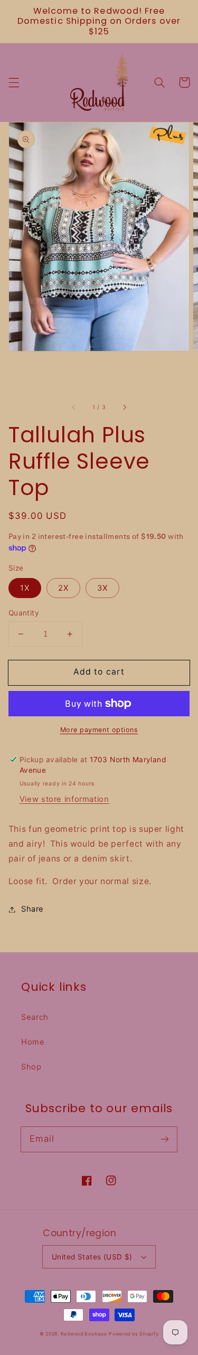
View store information (64, 799)
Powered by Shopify (133, 1334)
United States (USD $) (92, 1257)
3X (102, 588)
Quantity (23, 613)
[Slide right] (124, 407)
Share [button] (32, 909)
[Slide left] (74, 407)
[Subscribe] (165, 1139)
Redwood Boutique (84, 1334)
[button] (14, 82)
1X (25, 588)
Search (35, 1017)
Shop (31, 1067)
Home (33, 1042)
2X (63, 588)
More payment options (99, 730)
